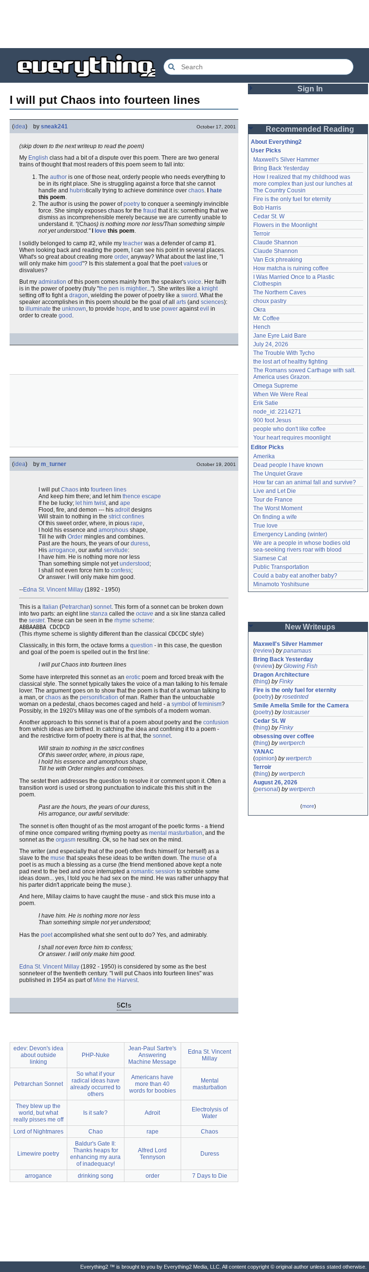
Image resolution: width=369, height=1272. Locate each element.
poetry (131, 204)
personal (266, 789)
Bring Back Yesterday (281, 168)
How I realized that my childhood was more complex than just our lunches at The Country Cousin (303, 184)
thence (131, 496)
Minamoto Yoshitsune (281, 584)
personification (99, 697)
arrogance (62, 550)
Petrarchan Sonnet (38, 1084)
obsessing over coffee (283, 736)
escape (151, 496)
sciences (212, 302)
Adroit (152, 1112)
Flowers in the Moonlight (285, 225)
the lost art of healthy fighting (290, 361)
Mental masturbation (210, 1084)
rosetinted (295, 696)
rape (137, 523)
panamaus (297, 650)
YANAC (263, 751)
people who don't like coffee (289, 429)
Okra (259, 309)
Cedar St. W (268, 216)
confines (133, 516)
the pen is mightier (123, 288)
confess (121, 570)
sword (189, 295)
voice (194, 281)
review (263, 650)
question (141, 645)
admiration (52, 281)
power (169, 308)
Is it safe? (95, 1112)
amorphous (113, 530)
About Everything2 (276, 142)
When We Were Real (280, 394)
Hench (262, 327)
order (121, 256)
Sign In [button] (310, 89)
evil (204, 308)
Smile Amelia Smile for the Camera (301, 705)
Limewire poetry (38, 1153)
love (100, 230)
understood (134, 563)
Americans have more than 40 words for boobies (152, 1084)
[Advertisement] (184, 24)
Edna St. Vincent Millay (53, 589)
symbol (181, 704)
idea (19, 126)
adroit (122, 509)
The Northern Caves (279, 292)
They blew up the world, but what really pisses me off (38, 1113)
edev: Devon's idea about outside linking (38, 1055)
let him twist (90, 503)
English (38, 157)
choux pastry (269, 301)
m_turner (53, 464)
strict (115, 516)
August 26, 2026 (275, 782)
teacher (133, 243)
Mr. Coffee (266, 318)
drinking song (95, 1175)
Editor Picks (267, 447)
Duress (209, 1153)
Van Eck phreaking (277, 259)
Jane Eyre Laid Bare (280, 335)
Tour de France (273, 499)
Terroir (261, 233)
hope (123, 308)
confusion (216, 722)
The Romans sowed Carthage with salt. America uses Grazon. (305, 373)
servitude (116, 550)
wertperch (292, 743)
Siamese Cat (270, 558)
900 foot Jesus (272, 420)
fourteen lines (108, 489)
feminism (209, 704)
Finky (286, 681)
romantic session (153, 871)
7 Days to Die (209, 1175)
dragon (78, 295)
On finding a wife (275, 517)
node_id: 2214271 (277, 411)
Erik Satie (265, 403)
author (58, 177)
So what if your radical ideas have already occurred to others (95, 1083)
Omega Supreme (275, 385)
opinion (265, 758)
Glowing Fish (300, 666)
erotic (133, 677)
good (75, 263)
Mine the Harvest (115, 980)
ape (125, 503)
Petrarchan (76, 607)
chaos (196, 190)
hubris (78, 190)
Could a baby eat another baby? (295, 575)
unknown (74, 308)
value (191, 263)
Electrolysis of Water (210, 1113)
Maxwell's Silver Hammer (286, 159)
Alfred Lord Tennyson (152, 1153)
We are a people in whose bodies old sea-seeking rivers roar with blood (302, 546)
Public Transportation (281, 567)
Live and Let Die (274, 491)
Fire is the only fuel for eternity (292, 199)
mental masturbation (175, 833)
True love (265, 525)
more (308, 806)
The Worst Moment (277, 508)
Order (75, 536)
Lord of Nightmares (38, 1131)
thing (261, 681)
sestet (36, 620)
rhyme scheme (133, 620)
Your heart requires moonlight (292, 437)
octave (144, 613)
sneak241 (54, 126)
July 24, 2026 (270, 344)
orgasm (65, 839)
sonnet (102, 607)
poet (46, 935)
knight (210, 288)
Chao (95, 1131)
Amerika (264, 456)
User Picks (266, 150)
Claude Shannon (275, 242)
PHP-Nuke (96, 1055)
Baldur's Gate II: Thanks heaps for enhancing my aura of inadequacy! (95, 1153)
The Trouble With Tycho (284, 353)
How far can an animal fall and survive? (304, 482)
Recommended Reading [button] (310, 129)
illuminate (38, 308)
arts (181, 302)
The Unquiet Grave (278, 473)
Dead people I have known (288, 465)
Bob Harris (267, 207)
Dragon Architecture (281, 674)
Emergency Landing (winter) (290, 534)
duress (139, 543)
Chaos (69, 489)
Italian (50, 607)
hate (216, 190)
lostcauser (296, 712)
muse (57, 858)
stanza (99, 613)
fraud (150, 210)
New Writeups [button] (310, 627)
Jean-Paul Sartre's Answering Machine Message (152, 1055)
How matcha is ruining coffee (291, 268)
